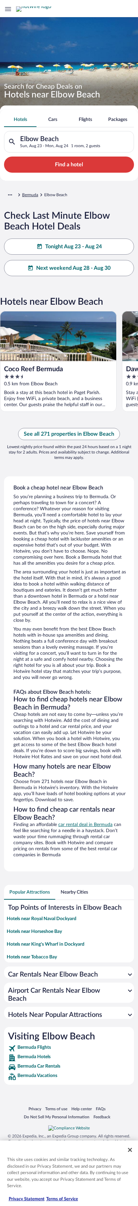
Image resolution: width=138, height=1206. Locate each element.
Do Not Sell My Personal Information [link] (56, 1117)
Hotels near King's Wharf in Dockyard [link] (45, 944)
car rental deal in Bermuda (85, 824)
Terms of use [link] (56, 1109)
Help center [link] (81, 1109)
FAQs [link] (101, 1109)
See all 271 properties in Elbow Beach (69, 434)
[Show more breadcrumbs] (10, 195)
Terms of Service (62, 1199)
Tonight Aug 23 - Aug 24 (73, 246)
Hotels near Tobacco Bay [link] (32, 957)
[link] (69, 1048)
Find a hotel (69, 164)
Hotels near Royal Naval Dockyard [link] (41, 918)
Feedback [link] (101, 1117)
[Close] (130, 1150)
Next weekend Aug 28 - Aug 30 (73, 268)
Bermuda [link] (30, 195)
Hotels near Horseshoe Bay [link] (34, 931)
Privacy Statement (27, 1199)
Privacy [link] (34, 1109)
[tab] (20, 119)
